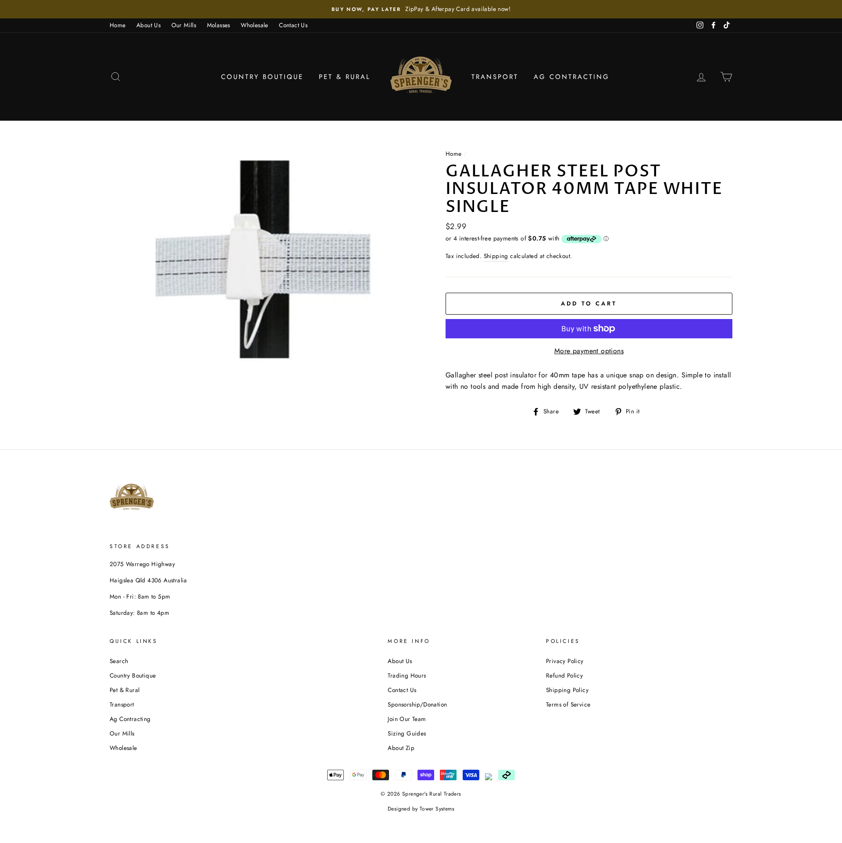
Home (118, 25)
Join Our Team (407, 718)
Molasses (218, 25)
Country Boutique (262, 77)
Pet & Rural (345, 77)
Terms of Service (568, 704)
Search (119, 660)
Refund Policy (564, 675)
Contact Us (293, 25)
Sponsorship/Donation (417, 704)
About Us (148, 25)
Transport (494, 77)
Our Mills (183, 25)
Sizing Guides (407, 733)
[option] (421, 9)
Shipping (496, 255)
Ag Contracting (572, 77)
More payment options (589, 351)
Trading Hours (407, 675)
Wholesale (254, 25)
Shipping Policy (567, 689)
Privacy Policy (565, 660)
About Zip (401, 747)
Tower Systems (437, 809)
